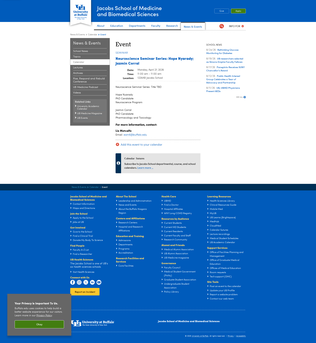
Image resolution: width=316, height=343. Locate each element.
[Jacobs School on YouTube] (99, 282)
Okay (39, 324)
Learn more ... (145, 167)
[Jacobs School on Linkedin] (92, 282)
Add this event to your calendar (141, 144)
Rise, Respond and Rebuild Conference (89, 80)
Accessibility (241, 336)
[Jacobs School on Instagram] (79, 282)
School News (80, 51)
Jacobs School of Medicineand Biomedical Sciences (129, 11)
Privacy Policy (44, 315)
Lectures (78, 67)
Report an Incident (85, 291)
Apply (238, 11)
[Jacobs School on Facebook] (72, 282)
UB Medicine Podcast (85, 87)
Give (221, 11)
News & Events (77, 35)
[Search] (221, 26)
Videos (77, 92)
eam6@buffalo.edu (135, 135)
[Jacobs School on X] (85, 282)
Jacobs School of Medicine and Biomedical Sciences (189, 321)
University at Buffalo (200, 336)
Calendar (92, 35)
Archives (78, 73)
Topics (76, 56)
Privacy (231, 336)
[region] (39, 315)
